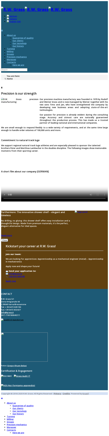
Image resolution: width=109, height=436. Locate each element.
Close (4, 240)
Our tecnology (19, 43)
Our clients (17, 40)
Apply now (11, 281)
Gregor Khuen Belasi (17, 365)
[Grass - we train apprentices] (18, 385)
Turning (11, 48)
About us (11, 35)
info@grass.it (15, 273)
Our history (18, 46)
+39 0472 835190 (17, 276)
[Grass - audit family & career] (22, 376)
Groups (10, 54)
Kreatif (85, 393)
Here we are (18, 65)
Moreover (11, 59)
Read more (6, 235)
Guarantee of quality (23, 38)
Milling (10, 51)
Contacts (11, 62)
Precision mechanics (17, 56)
